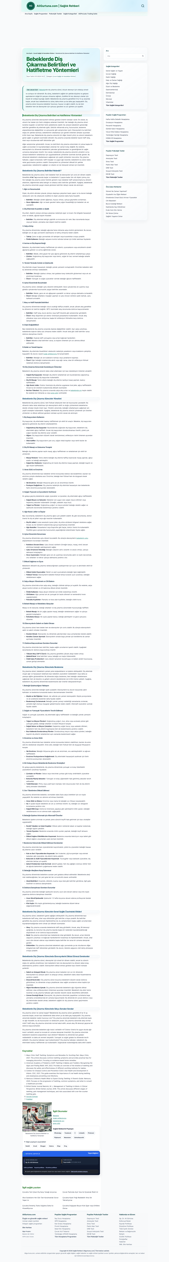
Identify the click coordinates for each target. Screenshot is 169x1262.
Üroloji (108, 96)
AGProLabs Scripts (28, 1236)
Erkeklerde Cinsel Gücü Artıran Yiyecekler (121, 197)
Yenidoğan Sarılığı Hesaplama (117, 135)
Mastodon (67, 1137)
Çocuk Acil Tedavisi (62, 1231)
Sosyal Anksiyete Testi (114, 171)
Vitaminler (109, 102)
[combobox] (123, 56)
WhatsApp (57, 1133)
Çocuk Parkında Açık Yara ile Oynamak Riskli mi (80, 1192)
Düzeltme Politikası (126, 1226)
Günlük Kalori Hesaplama (115, 129)
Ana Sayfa (28, 14)
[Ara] (142, 6)
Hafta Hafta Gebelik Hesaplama (117, 119)
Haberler (122, 1242)
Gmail (35, 1146)
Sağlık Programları (41, 14)
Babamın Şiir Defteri (28, 1234)
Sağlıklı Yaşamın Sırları (114, 216)
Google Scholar (32, 1097)
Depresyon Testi (112, 155)
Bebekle (42, 90)
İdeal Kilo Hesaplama (62, 1229)
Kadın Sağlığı (111, 77)
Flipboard (57, 1137)
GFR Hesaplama (60, 1221)
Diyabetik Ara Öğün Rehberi (116, 194)
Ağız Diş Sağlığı (112, 83)
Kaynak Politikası (125, 1224)
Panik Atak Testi (112, 165)
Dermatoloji (110, 93)
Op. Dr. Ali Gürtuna (31, 1162)
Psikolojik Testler (55, 14)
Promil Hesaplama (61, 1226)
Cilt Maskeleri (111, 201)
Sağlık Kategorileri (70, 14)
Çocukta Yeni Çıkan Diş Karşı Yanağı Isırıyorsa (39, 1192)
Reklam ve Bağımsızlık (127, 1231)
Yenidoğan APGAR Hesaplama (66, 1234)
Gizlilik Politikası (125, 1237)
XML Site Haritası (125, 1244)
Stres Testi (110, 162)
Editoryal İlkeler (125, 1221)
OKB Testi (109, 168)
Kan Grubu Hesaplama (63, 1224)
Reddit (28, 1146)
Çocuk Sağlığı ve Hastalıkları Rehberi (43, 53)
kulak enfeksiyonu (50, 354)
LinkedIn (82, 1133)
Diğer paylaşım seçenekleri (36, 1142)
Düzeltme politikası (51, 1167)
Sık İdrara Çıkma (112, 213)
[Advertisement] (84, 30)
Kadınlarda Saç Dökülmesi (115, 207)
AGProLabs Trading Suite (87, 14)
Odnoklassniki (79, 1137)
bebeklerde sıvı (76, 390)
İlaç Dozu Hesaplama (62, 1218)
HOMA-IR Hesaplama (113, 138)
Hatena (51, 1146)
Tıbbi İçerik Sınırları (126, 1229)
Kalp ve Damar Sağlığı (114, 80)
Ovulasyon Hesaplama (114, 122)
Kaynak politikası (39, 1167)
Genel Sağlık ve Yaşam (114, 71)
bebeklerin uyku (82, 538)
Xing (65, 1146)
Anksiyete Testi (111, 158)
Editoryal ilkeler (28, 1167)
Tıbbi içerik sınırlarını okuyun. (79, 1171)
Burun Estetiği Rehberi (114, 204)
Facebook (68, 1133)
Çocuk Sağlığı (111, 74)
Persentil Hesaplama (113, 126)
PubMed (29, 1099)
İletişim (121, 1234)
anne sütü (54, 393)
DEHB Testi (110, 174)
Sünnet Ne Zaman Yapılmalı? (116, 191)
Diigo (59, 1146)
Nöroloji (109, 99)
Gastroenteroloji (112, 90)
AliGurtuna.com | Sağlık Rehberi (58, 6)
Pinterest (91, 1133)
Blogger (43, 1146)
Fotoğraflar (123, 1239)
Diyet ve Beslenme (113, 86)
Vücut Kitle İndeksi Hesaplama (117, 132)
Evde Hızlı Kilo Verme (114, 210)
